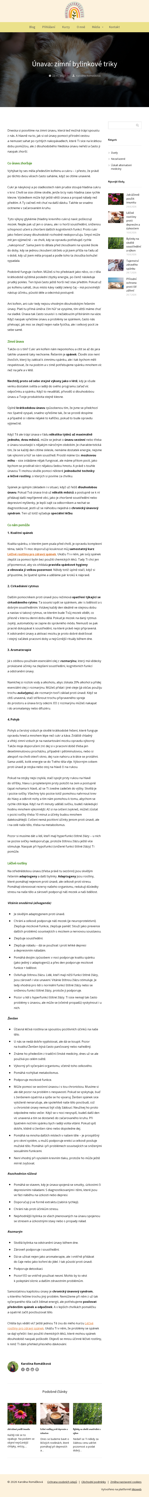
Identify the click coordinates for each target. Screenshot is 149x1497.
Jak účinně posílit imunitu (18, 1429)
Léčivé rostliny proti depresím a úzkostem (54, 1431)
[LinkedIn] (27, 1369)
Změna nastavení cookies (126, 1482)
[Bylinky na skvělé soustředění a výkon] (87, 1414)
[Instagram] (37, 1369)
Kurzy (66, 27)
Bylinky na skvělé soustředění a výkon (87, 1431)
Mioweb (137, 1489)
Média (96, 27)
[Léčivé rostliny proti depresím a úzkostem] (54, 1414)
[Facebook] (23, 1369)
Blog (32, 27)
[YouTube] (32, 1369)
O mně (81, 27)
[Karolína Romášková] (74, 11)
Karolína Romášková (88, 75)
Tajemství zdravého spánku (132, 264)
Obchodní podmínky (93, 1482)
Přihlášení (48, 27)
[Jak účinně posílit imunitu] (21, 1414)
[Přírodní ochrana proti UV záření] (116, 283)
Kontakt (114, 27)
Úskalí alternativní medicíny (121, 167)
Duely (114, 152)
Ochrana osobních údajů (62, 1482)
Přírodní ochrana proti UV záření (131, 284)
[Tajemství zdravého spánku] (116, 265)
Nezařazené (118, 159)
